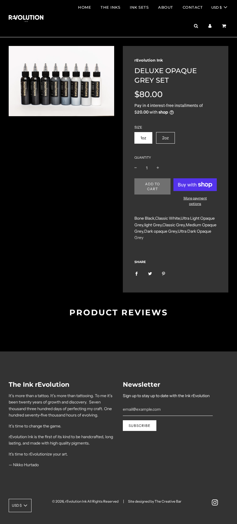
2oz (165, 137)
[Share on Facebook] (136, 273)
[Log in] (210, 26)
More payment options (195, 201)
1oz (143, 137)
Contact (193, 7)
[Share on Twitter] (150, 273)
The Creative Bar (168, 501)
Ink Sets (139, 7)
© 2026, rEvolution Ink (69, 501)
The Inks (110, 7)
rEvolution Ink (148, 60)
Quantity (142, 157)
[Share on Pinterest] (163, 273)
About (165, 7)
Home (84, 7)
